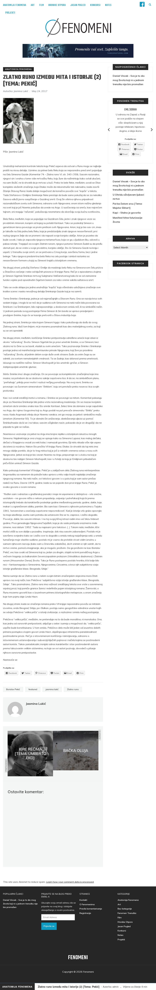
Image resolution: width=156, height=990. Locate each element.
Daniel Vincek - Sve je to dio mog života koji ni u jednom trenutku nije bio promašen (129, 80)
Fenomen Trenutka (127, 913)
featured (32, 689)
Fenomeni (78, 957)
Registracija (85, 913)
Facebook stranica (130, 263)
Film (41, 5)
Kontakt (83, 900)
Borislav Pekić (13, 689)
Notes (108, 5)
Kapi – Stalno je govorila (127, 212)
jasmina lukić (52, 689)
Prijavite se (49, 926)
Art (33, 5)
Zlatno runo (73, 689)
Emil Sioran (130, 109)
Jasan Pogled (78, 5)
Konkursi (95, 5)
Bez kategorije (125, 908)
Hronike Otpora (57, 5)
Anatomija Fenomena (14, 5)
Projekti (10, 13)
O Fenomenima (87, 904)
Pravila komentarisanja (91, 908)
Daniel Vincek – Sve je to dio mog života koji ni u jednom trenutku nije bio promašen (129, 185)
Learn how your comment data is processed (70, 881)
